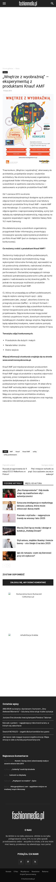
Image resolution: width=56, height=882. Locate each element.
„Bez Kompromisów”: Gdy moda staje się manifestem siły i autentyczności (33, 493)
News (17, 68)
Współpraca (25, 871)
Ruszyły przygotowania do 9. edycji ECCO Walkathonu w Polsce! (15, 471)
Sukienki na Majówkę (17, 775)
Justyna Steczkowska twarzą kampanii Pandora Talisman (27, 718)
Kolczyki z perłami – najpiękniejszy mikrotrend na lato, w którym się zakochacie (26, 724)
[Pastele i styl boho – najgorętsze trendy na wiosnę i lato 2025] (9, 518)
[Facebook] (21, 862)
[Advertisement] (28, 38)
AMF (11, 451)
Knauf (18, 451)
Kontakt (8, 871)
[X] (35, 862)
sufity (35, 451)
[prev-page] (4, 565)
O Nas (16, 871)
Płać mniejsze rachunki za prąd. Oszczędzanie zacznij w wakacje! (40, 471)
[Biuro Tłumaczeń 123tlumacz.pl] (28, 609)
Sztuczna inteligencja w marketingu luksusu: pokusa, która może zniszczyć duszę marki (35, 505)
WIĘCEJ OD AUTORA (33, 483)
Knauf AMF (26, 451)
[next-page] (8, 565)
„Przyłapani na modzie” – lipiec (24, 781)
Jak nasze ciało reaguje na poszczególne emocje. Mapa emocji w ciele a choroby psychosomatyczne (26, 738)
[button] (4, 3)
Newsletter (36, 871)
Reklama (45, 871)
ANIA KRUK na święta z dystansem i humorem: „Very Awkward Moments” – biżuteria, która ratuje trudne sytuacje (28, 710)
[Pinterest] (28, 862)
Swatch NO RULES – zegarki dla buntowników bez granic (26, 732)
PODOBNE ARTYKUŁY (13, 483)
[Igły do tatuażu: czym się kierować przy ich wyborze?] (9, 555)
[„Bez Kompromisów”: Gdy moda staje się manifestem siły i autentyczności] (9, 493)
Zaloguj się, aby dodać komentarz (28, 582)
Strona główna (8, 68)
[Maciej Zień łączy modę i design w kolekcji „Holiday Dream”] (9, 530)
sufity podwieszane (10, 455)
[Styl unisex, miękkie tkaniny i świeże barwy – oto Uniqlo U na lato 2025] (9, 543)
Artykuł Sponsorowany (28, 874)
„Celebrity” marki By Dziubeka (23, 769)
